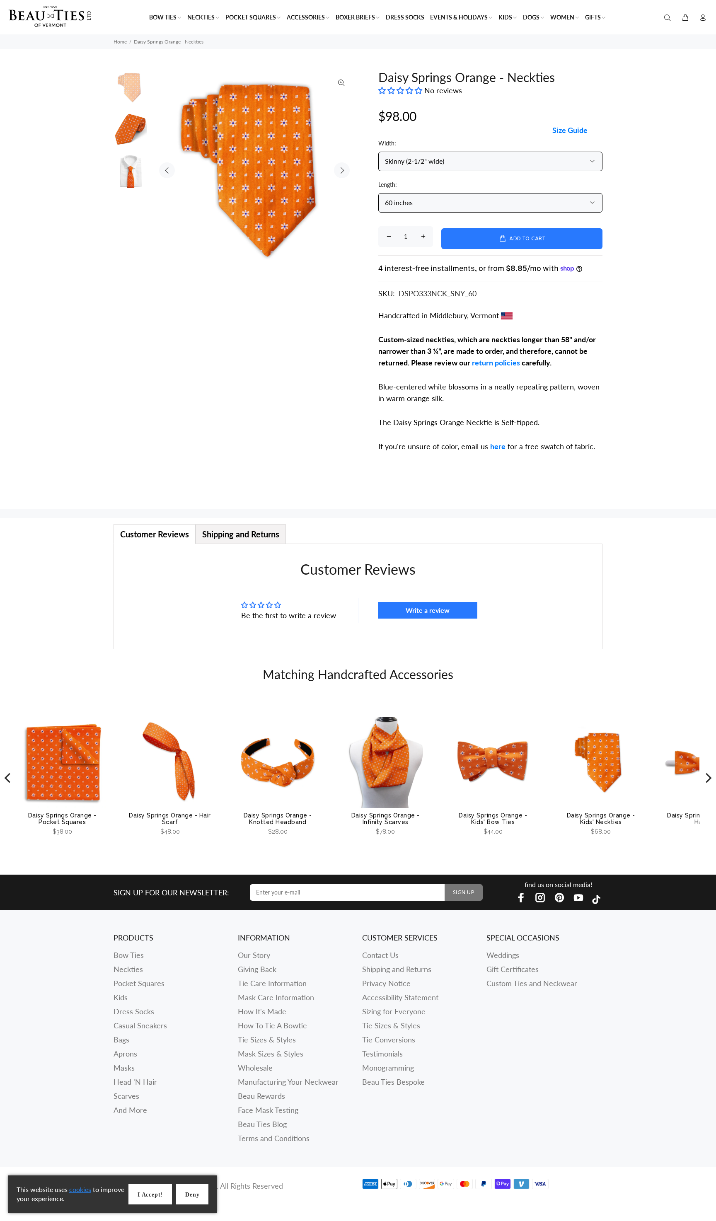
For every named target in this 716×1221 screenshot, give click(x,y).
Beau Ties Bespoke (393, 1081)
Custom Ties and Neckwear (531, 983)
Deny (192, 1195)
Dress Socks (134, 1011)
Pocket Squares (139, 983)
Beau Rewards (261, 1095)
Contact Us (380, 955)
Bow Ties (129, 955)
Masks (124, 1067)
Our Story (254, 955)
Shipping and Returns (396, 969)
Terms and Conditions (274, 1138)
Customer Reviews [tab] (154, 534)
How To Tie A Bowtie (272, 1025)
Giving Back (257, 969)
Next (342, 170)
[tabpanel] (358, 596)
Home (120, 42)
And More (130, 1110)
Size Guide (570, 130)
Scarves (126, 1095)
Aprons (125, 1053)
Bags (121, 1039)
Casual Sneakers (140, 1025)
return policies (496, 362)
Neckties (128, 969)
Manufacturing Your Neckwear (288, 1081)
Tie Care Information (272, 983)
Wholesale (255, 1067)
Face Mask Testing (268, 1110)
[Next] (707, 778)
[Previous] (8, 778)
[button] (401, 90)
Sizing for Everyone (394, 1011)
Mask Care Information (276, 997)
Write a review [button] (428, 610)
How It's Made (262, 1011)
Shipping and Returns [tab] (240, 534)
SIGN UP (463, 892)
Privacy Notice (386, 983)
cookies (80, 1189)
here (498, 446)
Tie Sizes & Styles (267, 1039)
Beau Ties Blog (262, 1124)
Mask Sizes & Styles (270, 1053)
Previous (167, 170)
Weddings (502, 955)
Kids (121, 997)
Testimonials (382, 1053)
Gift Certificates (512, 969)
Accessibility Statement (400, 997)
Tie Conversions (388, 1039)
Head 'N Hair (135, 1081)
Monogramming (388, 1067)
